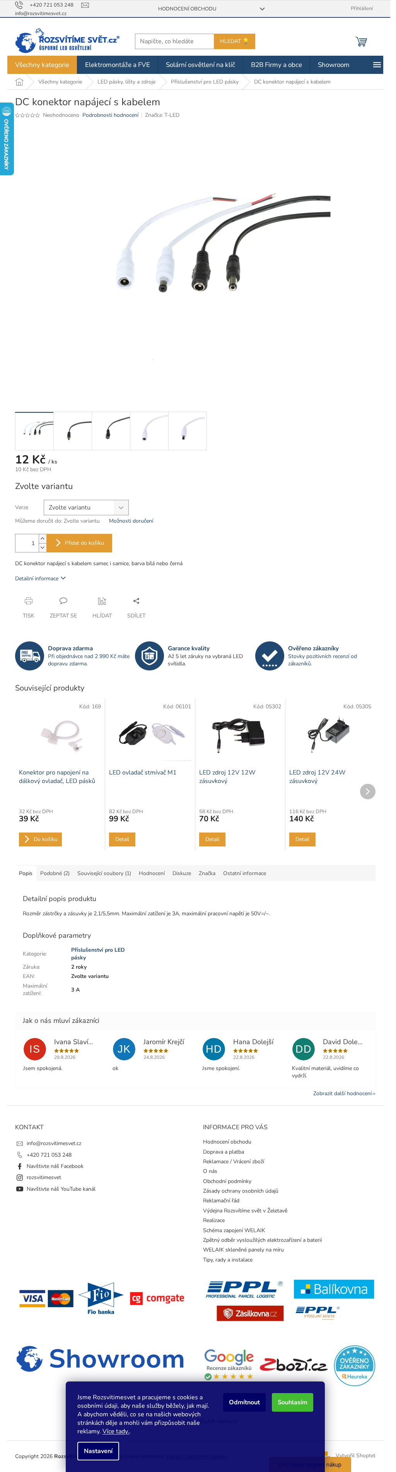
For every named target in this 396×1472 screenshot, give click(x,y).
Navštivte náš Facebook (55, 1166)
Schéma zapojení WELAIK (234, 1230)
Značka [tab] (207, 873)
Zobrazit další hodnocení (342, 1093)
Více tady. (115, 1431)
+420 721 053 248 (49, 1155)
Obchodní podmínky (227, 1181)
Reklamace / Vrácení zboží (233, 1161)
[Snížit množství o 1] (42, 547)
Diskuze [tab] (181, 873)
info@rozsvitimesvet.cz (54, 1143)
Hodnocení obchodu (187, 8)
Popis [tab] (25, 873)
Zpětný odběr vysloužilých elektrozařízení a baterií (262, 1240)
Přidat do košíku (84, 543)
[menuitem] (42, 65)
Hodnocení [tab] (152, 873)
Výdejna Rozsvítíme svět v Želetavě (245, 1210)
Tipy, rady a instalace (228, 1259)
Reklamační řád (221, 1200)
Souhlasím (292, 1402)
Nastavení (98, 1451)
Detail (122, 839)
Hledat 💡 (234, 41)
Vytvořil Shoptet (356, 1456)
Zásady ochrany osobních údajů (240, 1191)
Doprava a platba (223, 1152)
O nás (210, 1171)
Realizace (214, 1220)
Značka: (162, 115)
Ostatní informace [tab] (244, 873)
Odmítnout (244, 1402)
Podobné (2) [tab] (55, 873)
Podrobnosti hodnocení (110, 115)
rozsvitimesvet (44, 1177)
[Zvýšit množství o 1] (42, 538)
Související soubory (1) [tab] (104, 873)
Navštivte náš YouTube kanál (61, 1189)
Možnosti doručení (131, 521)
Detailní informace (36, 578)
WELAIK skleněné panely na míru (243, 1249)
